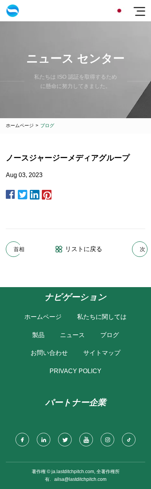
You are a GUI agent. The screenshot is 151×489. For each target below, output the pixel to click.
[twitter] (65, 439)
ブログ (109, 335)
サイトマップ (101, 353)
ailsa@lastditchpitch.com (80, 479)
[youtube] (86, 439)
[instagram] (107, 439)
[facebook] (22, 439)
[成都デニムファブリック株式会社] (12, 10)
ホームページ (20, 125)
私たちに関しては (102, 316)
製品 (38, 335)
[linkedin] (43, 439)
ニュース (72, 335)
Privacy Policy (75, 371)
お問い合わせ (49, 353)
